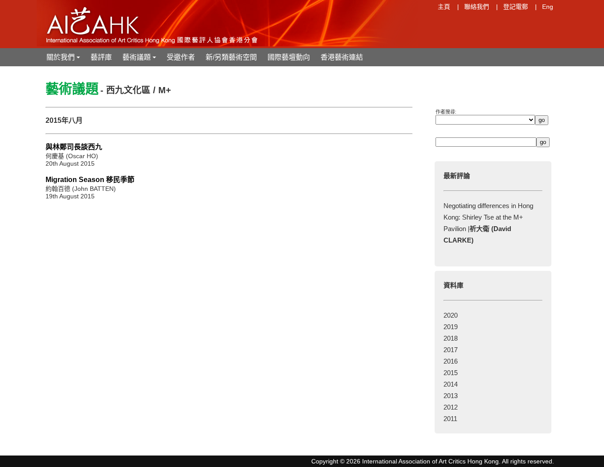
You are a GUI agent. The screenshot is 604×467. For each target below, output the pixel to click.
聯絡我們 (476, 6)
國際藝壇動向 (289, 57)
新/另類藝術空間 (231, 57)
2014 (450, 384)
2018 (450, 338)
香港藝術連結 (342, 57)
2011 (450, 418)
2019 (450, 326)
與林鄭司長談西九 (74, 147)
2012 (450, 407)
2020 (450, 315)
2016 (450, 361)
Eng (547, 6)
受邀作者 (181, 57)
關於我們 (64, 59)
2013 (450, 395)
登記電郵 (515, 6)
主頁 (444, 6)
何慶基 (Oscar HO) (72, 155)
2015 (450, 372)
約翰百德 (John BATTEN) (81, 188)
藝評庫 (101, 57)
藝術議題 (140, 59)
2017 (450, 349)
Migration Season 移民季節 (90, 179)
